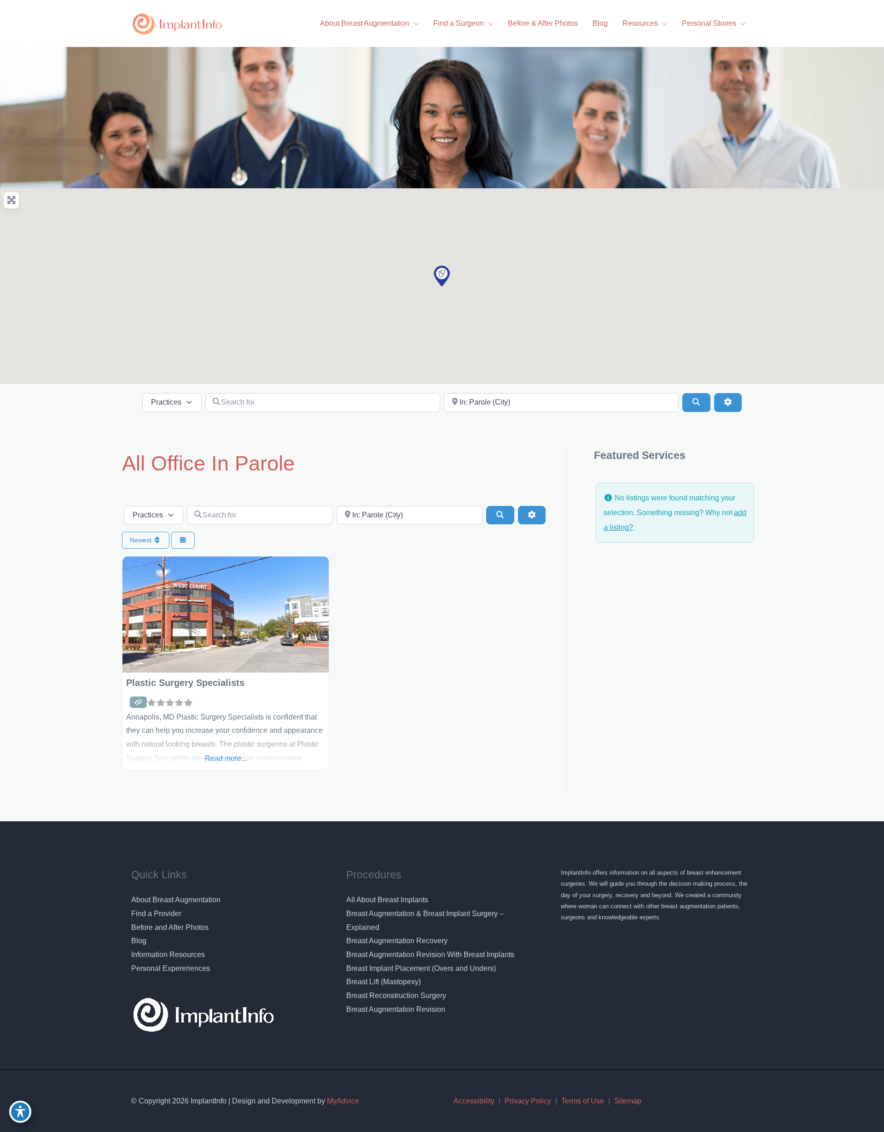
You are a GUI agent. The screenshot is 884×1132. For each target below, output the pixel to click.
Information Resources (168, 954)
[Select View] (183, 540)
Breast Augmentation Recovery (397, 941)
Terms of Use (582, 1101)
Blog (138, 941)
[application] (414, 23)
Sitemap (627, 1101)
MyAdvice (342, 1101)
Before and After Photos (170, 927)
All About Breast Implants (387, 900)
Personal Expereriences (170, 968)
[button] (442, 276)
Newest (141, 540)
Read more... (226, 758)
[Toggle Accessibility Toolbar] (20, 1112)
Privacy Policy (528, 1101)
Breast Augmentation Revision (395, 1009)
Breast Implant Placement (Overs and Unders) (421, 968)
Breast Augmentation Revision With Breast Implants (430, 954)
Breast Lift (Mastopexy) (383, 982)
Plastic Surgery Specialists (185, 683)
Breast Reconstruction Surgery (396, 995)
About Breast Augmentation (176, 900)
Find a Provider (156, 913)
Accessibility (474, 1101)
